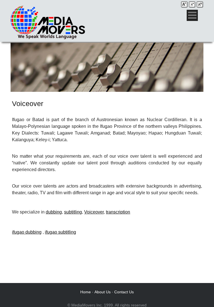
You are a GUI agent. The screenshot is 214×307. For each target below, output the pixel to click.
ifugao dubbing (27, 232)
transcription (118, 212)
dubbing (54, 212)
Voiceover (94, 212)
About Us (102, 292)
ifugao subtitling (60, 232)
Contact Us (124, 292)
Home (85, 292)
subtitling (73, 212)
